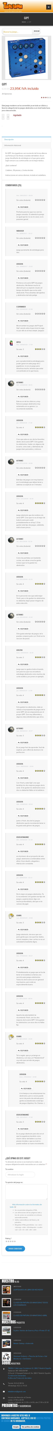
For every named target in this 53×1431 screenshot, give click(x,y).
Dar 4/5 (13, 1241)
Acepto (16, 1427)
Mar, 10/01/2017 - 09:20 (24, 195)
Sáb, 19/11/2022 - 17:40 (24, 1117)
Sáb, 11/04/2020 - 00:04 (24, 804)
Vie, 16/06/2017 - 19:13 (24, 233)
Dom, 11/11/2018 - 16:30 (24, 499)
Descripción (9, 139)
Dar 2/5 (9, 1241)
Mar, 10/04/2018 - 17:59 (24, 344)
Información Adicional (12, 145)
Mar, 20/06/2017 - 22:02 (24, 266)
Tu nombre (9, 1169)
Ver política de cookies (30, 1427)
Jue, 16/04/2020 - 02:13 (24, 878)
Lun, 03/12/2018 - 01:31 (24, 579)
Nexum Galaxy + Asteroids (23, 1343)
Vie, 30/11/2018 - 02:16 (24, 541)
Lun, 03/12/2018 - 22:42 (24, 617)
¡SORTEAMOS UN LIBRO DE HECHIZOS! (28, 1290)
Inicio (24, 22)
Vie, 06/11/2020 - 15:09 (24, 1039)
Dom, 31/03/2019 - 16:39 (24, 653)
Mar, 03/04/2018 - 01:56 (24, 309)
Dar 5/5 (15, 1241)
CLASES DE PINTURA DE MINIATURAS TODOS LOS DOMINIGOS (30, 1304)
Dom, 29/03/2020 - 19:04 (24, 766)
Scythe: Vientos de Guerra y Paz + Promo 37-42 (31, 1330)
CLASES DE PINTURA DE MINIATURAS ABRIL (30, 1315)
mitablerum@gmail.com (17, 1392)
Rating (8, 1238)
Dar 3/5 (11, 1241)
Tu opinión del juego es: (14, 1182)
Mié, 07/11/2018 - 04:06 (24, 463)
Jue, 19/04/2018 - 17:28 (24, 423)
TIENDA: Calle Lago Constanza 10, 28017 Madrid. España (29, 1368)
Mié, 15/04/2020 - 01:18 (24, 840)
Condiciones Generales (17, 1376)
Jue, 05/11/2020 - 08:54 (24, 998)
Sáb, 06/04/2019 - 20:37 (24, 731)
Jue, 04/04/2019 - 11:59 (24, 690)
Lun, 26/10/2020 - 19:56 (24, 918)
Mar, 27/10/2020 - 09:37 (24, 956)
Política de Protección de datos (20, 1378)
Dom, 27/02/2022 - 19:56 (27, 1077)
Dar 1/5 (6, 1241)
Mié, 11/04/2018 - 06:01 (24, 385)
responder (24, 207)
